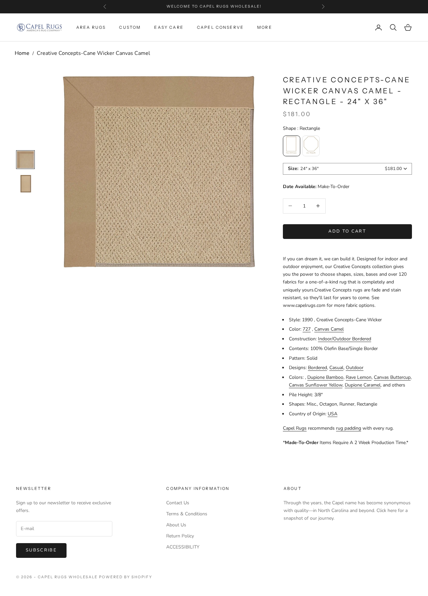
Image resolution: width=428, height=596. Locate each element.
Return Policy (180, 536)
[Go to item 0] (25, 159)
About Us (176, 525)
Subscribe (41, 550)
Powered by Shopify (125, 577)
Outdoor (354, 367)
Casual (336, 367)
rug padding (348, 428)
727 (307, 329)
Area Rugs (91, 27)
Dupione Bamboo (325, 377)
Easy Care (168, 27)
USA (332, 414)
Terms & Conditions (186, 514)
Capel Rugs (295, 428)
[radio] (291, 146)
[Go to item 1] (25, 183)
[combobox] (347, 169)
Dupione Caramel (363, 385)
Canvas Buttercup (392, 377)
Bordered (317, 367)
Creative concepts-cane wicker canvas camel (93, 53)
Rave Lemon (358, 377)
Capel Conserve (220, 27)
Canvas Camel (329, 329)
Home (22, 53)
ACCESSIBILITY (182, 547)
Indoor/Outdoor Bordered (344, 339)
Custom (130, 27)
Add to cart (347, 231)
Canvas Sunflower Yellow (315, 385)
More (264, 27)
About (293, 488)
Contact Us (177, 503)
